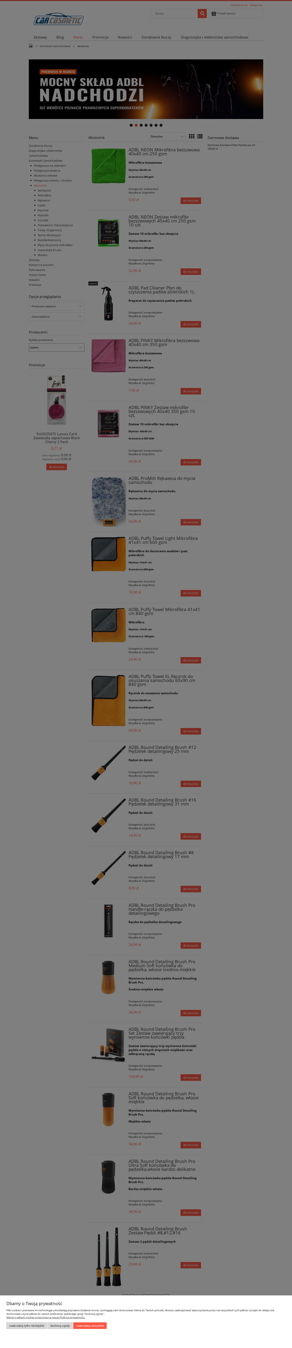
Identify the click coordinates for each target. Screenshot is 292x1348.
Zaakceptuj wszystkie (90, 1325)
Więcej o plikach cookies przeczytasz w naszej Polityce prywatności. (45, 1317)
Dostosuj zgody (60, 1325)
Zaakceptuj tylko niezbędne (26, 1325)
